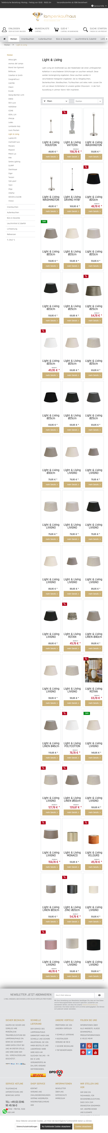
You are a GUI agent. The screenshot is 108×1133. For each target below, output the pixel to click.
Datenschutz (61, 1095)
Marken (10, 55)
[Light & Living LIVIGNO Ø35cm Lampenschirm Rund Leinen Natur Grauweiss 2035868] (93, 561)
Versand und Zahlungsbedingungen (40, 1093)
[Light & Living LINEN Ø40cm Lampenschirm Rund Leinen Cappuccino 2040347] (93, 615)
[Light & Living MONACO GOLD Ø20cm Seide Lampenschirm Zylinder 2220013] (72, 834)
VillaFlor (11, 193)
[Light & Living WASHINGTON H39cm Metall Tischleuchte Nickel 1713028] (93, 123)
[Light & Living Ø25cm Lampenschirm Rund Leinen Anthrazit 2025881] (72, 397)
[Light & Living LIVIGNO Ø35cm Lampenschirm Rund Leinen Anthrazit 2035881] (50, 615)
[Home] (4, 39)
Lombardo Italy (14, 126)
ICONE (10, 110)
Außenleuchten (13, 212)
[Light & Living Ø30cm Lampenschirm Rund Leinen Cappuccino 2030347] (50, 451)
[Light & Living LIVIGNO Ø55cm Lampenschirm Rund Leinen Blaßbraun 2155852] (50, 834)
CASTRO (11, 83)
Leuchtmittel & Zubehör (16, 223)
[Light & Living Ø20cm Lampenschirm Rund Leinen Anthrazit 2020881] (50, 287)
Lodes (10, 122)
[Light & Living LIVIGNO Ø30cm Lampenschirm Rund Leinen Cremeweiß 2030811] (72, 451)
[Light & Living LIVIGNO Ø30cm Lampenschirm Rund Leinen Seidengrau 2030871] (72, 506)
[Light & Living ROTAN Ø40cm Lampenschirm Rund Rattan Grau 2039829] (72, 615)
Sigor (10, 173)
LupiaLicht (12, 138)
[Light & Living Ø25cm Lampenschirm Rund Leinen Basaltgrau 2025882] (93, 397)
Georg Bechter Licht (16, 95)
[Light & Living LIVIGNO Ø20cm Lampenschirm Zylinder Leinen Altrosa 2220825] (50, 943)
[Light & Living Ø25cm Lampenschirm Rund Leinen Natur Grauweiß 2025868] (93, 342)
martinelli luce (14, 142)
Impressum (60, 1098)
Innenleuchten (12, 207)
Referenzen (11, 234)
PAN (10, 157)
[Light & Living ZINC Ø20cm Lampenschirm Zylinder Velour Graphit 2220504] (72, 888)
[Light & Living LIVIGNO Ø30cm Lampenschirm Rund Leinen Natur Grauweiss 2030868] (50, 506)
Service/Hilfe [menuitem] (99, 6)
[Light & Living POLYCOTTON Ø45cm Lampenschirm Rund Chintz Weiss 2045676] (72, 724)
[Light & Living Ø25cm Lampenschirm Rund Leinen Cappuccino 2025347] (72, 287)
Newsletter (60, 1088)
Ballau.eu (12, 71)
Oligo (10, 189)
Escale (11, 91)
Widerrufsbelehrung (40, 1101)
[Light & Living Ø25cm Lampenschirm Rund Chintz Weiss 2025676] (50, 342)
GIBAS (10, 99)
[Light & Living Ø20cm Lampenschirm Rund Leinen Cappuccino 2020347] (50, 233)
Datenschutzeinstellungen (27, 1126)
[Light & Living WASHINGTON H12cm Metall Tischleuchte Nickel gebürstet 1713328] (50, 178)
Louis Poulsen (13, 130)
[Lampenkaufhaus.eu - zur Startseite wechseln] (54, 17)
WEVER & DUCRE (15, 197)
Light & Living (13, 134)
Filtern (49, 101)
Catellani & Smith (15, 75)
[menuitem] (13, 29)
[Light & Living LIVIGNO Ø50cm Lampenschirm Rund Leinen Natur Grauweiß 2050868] (93, 779)
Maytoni (11, 150)
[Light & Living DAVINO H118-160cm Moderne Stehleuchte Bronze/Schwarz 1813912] (72, 178)
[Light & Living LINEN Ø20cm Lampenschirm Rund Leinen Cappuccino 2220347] (50, 888)
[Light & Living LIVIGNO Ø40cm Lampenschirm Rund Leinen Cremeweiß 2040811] (50, 670)
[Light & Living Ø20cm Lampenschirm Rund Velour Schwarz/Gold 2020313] (93, 178)
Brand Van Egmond (16, 67)
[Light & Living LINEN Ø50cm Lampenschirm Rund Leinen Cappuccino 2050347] (72, 779)
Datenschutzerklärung (90, 1005)
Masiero (11, 146)
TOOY (10, 185)
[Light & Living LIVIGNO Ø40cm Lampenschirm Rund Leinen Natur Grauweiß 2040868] (72, 670)
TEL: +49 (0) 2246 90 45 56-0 (15, 1103)
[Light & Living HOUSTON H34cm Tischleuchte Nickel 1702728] (50, 123)
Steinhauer (12, 169)
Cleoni (10, 87)
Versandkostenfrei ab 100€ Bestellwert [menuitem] (72, 2)
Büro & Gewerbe (13, 218)
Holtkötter (12, 106)
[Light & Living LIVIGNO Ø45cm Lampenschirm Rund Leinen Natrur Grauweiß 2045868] (50, 779)
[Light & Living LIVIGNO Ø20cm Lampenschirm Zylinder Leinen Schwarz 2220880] (93, 943)
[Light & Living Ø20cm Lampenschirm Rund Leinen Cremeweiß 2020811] (72, 233)
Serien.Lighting (14, 161)
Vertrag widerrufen (39, 1098)
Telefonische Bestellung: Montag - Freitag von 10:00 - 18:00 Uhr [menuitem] (26, 2)
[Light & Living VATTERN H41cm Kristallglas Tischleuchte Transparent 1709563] (72, 123)
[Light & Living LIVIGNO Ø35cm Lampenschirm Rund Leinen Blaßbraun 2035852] (72, 561)
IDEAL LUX (12, 114)
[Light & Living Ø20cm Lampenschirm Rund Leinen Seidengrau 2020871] (93, 233)
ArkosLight (12, 59)
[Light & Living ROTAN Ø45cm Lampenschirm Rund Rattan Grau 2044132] (93, 670)
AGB (32, 1105)
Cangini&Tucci (13, 79)
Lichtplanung (12, 229)
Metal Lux (12, 154)
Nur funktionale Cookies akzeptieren (56, 1126)
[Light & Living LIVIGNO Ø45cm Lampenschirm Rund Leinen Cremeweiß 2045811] (93, 724)
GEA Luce (12, 103)
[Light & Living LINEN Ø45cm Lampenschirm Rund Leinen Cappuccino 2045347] (50, 724)
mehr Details (51, 157)
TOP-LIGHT (12, 181)
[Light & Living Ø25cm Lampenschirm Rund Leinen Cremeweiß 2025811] (72, 342)
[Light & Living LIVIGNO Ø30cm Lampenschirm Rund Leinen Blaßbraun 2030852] (93, 451)
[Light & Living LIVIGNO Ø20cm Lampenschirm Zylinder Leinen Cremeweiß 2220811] (93, 888)
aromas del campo (15, 63)
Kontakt (34, 1088)
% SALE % (11, 240)
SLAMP (11, 165)
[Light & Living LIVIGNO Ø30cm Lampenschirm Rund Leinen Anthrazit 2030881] (93, 506)
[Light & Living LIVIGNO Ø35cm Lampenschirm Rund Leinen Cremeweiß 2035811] (50, 561)
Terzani (11, 177)
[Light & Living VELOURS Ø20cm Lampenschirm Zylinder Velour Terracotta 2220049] (93, 834)
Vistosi (11, 201)
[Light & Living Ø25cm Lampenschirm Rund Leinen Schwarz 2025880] (50, 397)
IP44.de (11, 118)
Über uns (59, 1092)
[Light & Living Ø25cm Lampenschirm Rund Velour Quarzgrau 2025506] (93, 287)
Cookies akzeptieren (83, 1126)
